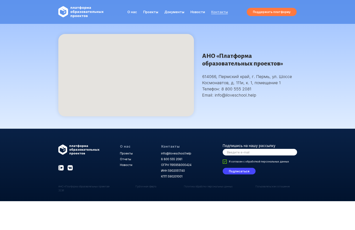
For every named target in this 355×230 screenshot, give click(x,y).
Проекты (150, 12)
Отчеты (125, 159)
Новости (197, 12)
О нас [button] (132, 12)
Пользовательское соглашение (272, 186)
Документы (174, 12)
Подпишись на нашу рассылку (249, 146)
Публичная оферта (145, 186)
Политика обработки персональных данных (208, 186)
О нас (125, 146)
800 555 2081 (237, 88)
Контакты (219, 12)
